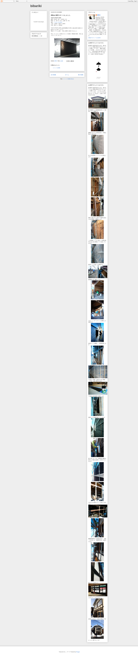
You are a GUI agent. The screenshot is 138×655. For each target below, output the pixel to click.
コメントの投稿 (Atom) (68, 79)
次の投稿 (53, 74)
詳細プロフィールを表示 (94, 37)
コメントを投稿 (56, 67)
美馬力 (99, 15)
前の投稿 (80, 74)
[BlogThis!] (68, 61)
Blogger (78, 651)
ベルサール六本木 (58, 22)
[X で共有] (70, 61)
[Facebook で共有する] (71, 61)
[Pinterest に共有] (73, 61)
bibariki (36, 6)
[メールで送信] (67, 61)
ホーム (67, 74)
